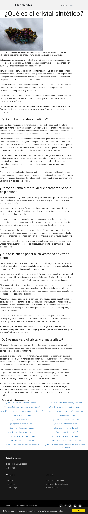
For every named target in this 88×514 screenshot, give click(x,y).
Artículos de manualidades (57, 484)
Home (10, 480)
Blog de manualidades (55, 480)
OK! (78, 510)
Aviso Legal (12, 488)
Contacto (11, 484)
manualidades (52, 488)
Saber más (10, 468)
